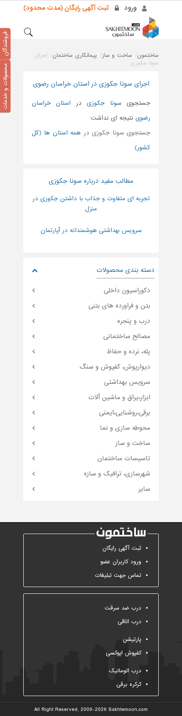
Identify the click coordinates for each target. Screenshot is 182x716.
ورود (130, 8)
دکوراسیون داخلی (127, 290)
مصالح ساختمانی (126, 336)
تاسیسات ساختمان (123, 458)
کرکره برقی (128, 684)
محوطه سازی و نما (125, 428)
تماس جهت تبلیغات (118, 575)
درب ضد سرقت (123, 608)
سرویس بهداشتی (127, 382)
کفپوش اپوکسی (123, 653)
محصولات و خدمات (5, 86)
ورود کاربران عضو (120, 562)
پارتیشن (132, 639)
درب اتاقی (129, 622)
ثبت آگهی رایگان (121, 548)
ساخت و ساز (133, 443)
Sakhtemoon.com (128, 709)
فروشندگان (5, 43)
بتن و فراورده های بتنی (119, 306)
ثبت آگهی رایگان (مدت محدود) (66, 8)
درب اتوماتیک (125, 671)
